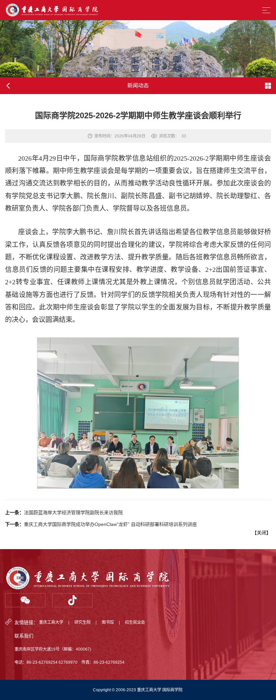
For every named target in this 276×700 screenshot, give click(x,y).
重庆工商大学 (51, 622)
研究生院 (82, 622)
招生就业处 (135, 622)
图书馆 (108, 622)
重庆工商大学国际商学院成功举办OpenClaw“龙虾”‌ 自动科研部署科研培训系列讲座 (110, 524)
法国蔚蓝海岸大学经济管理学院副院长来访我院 (73, 512)
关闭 (261, 532)
